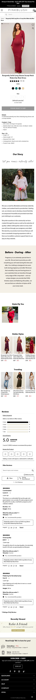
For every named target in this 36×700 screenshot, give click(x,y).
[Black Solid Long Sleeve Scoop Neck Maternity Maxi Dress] (13, 88)
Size (18, 93)
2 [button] (3, 23)
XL (23, 97)
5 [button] (7, 23)
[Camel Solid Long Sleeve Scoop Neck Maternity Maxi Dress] (23, 88)
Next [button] (33, 48)
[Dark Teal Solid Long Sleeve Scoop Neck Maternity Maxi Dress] (16, 88)
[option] (18, 48)
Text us (9, 652)
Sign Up (18, 666)
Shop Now (25, 6)
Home (2, 18)
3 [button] (4, 23)
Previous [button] (2, 48)
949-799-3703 (15, 652)
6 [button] (8, 23)
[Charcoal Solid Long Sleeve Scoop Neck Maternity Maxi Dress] (19, 88)
